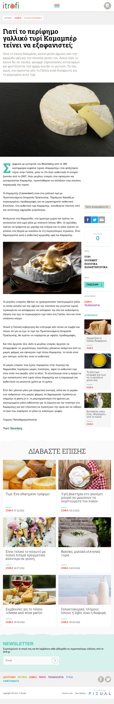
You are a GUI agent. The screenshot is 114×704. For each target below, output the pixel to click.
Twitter (94, 219)
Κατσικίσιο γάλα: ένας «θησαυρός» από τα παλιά (97, 410)
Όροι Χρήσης (80, 693)
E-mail (101, 219)
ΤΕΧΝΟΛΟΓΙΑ (92, 305)
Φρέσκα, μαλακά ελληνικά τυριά (84, 544)
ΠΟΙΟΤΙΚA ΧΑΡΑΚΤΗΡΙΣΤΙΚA (96, 265)
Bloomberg (16, 428)
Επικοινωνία (67, 693)
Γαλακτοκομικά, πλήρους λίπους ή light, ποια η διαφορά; (84, 600)
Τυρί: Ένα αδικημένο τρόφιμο (29, 487)
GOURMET (90, 260)
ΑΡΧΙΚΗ (8, 18)
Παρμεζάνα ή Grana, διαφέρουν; (97, 335)
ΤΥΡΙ (87, 256)
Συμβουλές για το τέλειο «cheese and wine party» (29, 600)
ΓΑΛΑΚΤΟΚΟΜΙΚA (33, 18)
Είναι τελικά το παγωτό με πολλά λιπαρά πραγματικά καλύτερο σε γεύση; (29, 544)
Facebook (87, 219)
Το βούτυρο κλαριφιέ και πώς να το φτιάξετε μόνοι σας (97, 371)
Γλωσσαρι (92, 284)
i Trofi (11, 5)
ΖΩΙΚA (18, 18)
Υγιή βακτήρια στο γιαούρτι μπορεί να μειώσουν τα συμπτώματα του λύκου (84, 487)
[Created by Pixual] (100, 692)
